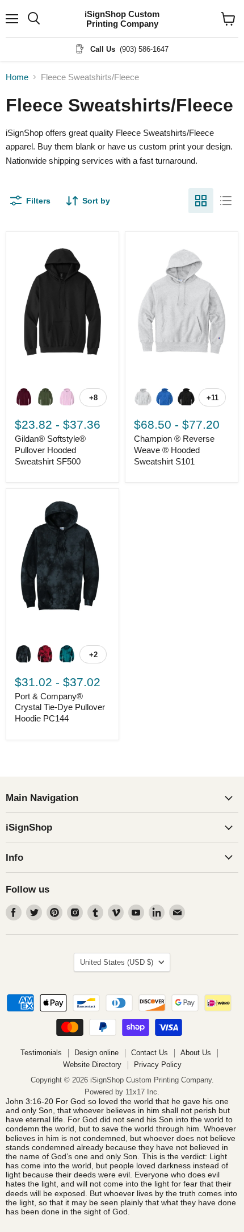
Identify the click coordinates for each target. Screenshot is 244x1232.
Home (17, 77)
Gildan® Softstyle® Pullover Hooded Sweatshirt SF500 (50, 450)
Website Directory (92, 1064)
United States (116, 962)
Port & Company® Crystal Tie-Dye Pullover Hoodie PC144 (60, 707)
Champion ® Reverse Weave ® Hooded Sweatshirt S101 (174, 450)
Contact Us (149, 1052)
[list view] (225, 200)
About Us (195, 1052)
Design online (96, 1052)
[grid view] (200, 200)
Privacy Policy (158, 1064)
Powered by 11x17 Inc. (122, 1092)
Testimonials (41, 1052)
